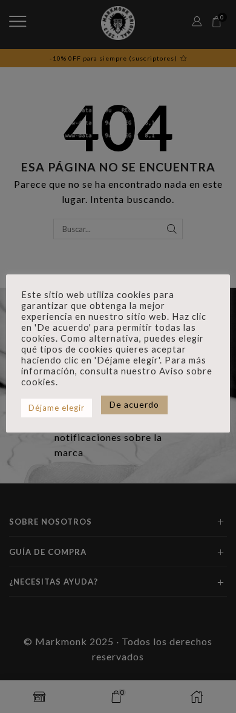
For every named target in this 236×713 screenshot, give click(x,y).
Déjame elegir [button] (56, 408)
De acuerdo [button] (134, 404)
